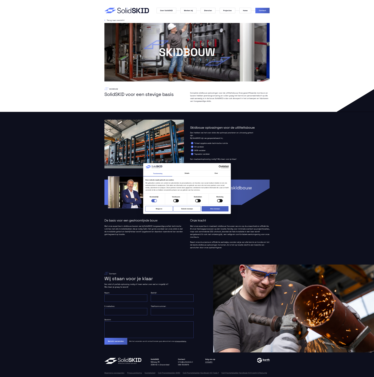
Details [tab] (187, 173)
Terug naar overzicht (115, 20)
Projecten (227, 10)
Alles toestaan (215, 209)
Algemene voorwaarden (114, 373)
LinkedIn (209, 362)
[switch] (176, 200)
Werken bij (188, 10)
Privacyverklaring (134, 373)
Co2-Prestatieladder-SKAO (169, 373)
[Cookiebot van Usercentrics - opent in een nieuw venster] (220, 166)
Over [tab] (216, 173)
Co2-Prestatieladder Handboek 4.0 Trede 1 (201, 373)
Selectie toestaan (187, 209)
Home (245, 10)
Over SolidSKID (166, 10)
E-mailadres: (109, 306)
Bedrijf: (154, 293)
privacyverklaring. (180, 341)
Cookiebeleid (150, 373)
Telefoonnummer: (158, 306)
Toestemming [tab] (157, 173)
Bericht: (107, 320)
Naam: (107, 293)
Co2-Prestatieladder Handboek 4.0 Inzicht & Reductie (244, 373)
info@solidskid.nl (185, 362)
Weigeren (159, 209)
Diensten (208, 10)
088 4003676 (183, 365)
